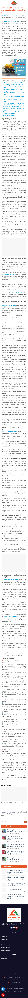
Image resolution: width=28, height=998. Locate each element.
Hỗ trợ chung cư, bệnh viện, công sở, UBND (13, 100)
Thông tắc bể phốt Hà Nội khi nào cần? (14, 103)
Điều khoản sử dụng (18, 991)
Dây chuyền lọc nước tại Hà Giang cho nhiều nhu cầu (16, 858)
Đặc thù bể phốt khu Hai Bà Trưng (13, 82)
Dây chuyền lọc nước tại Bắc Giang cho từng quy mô (16, 852)
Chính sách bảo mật (9, 991)
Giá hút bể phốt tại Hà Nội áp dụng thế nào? (14, 93)
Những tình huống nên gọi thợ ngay (13, 84)
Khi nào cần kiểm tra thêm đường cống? (13, 90)
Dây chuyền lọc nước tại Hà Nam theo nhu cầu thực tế (16, 830)
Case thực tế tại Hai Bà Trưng (12, 111)
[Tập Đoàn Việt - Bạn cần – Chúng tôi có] (14, 2)
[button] (2, 2)
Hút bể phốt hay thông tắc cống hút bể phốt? (14, 86)
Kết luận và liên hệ (9, 115)
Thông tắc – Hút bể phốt (15, 15)
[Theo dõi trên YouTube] (16, 928)
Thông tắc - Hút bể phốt (16, 812)
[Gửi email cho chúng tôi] (14, 928)
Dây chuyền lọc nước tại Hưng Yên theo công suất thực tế (15, 838)
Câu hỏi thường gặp (9, 113)
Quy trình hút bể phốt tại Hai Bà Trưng (14, 105)
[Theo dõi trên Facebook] (11, 928)
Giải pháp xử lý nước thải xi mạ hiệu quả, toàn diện (12, 802)
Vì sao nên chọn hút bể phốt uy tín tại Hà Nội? (14, 109)
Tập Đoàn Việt (5, 15)
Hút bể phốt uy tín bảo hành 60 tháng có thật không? (14, 97)
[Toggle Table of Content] (23, 80)
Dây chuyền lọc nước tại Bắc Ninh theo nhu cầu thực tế (16, 845)
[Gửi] (25, 822)
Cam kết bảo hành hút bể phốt (13, 106)
